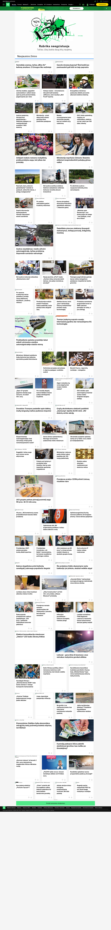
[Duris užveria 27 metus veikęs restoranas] (85, 541)
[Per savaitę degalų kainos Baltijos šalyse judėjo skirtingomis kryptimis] (44, 383)
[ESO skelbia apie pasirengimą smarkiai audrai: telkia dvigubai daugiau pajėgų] (85, 383)
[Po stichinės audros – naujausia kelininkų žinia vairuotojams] (81, 176)
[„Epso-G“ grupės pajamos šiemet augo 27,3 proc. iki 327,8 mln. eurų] (24, 383)
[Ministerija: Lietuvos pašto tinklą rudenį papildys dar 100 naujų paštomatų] (64, 449)
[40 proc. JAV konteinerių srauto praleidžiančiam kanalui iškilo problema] (27, 509)
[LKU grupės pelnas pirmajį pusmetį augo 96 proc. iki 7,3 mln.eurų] (34, 486)
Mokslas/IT (26, 4)
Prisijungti (92, 4)
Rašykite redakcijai (11, 807)
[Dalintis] (51, 72)
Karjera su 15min (26, 807)
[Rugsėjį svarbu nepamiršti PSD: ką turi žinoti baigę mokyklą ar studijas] (85, 782)
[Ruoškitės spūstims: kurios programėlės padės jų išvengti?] (81, 762)
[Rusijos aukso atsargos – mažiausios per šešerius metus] (85, 454)
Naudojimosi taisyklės (76, 807)
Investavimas (56, 4)
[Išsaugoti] (89, 72)
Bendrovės (33, 4)
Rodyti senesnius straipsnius (55, 803)
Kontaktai (40, 807)
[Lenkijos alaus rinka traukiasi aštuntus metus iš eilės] (27, 582)
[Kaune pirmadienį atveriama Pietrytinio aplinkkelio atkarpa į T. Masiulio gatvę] (64, 198)
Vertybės (34, 807)
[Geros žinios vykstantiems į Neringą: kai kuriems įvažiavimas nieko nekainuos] (54, 427)
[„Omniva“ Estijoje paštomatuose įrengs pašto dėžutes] (24, 693)
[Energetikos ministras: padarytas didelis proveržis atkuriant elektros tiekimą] (81, 81)
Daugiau (70, 4)
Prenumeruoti (102, 4)
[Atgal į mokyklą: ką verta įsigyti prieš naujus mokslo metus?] (64, 379)
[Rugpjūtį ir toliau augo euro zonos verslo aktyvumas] (24, 449)
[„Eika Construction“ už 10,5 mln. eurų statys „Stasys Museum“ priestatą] (54, 582)
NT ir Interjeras (48, 4)
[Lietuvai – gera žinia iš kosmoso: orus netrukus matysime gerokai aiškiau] (74, 641)
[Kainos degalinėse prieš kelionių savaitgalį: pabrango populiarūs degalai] (34, 562)
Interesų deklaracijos (48, 807)
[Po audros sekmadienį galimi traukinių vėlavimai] (44, 198)
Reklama (19, 807)
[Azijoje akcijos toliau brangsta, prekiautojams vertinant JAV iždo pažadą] (64, 782)
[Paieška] (80, 4)
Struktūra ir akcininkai (59, 807)
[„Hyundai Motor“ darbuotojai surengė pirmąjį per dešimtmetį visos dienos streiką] (81, 576)
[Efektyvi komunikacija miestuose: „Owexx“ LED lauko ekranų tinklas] (34, 631)
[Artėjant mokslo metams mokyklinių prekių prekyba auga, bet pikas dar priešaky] (34, 144)
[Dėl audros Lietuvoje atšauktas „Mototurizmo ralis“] (27, 268)
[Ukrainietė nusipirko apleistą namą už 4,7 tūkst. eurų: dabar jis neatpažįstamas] (81, 427)
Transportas (64, 4)
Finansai (19, 4)
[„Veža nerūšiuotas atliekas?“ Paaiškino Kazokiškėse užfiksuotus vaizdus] (85, 698)
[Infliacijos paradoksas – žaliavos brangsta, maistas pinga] (64, 607)
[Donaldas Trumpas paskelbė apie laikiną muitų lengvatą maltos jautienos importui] (34, 405)
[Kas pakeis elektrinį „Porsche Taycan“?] (24, 782)
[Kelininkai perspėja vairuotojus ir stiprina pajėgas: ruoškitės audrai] (54, 359)
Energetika (40, 4)
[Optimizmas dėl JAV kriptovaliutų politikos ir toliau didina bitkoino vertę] (54, 516)
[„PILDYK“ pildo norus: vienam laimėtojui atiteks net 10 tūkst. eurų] (54, 762)
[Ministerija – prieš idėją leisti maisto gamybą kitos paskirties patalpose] (44, 108)
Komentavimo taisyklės (88, 807)
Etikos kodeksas (98, 807)
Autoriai (68, 807)
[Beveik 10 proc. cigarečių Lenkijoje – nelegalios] (81, 359)
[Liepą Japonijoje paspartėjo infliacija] (44, 693)
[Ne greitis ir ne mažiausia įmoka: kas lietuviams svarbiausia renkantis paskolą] (64, 698)
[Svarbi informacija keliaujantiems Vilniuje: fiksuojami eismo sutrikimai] (24, 203)
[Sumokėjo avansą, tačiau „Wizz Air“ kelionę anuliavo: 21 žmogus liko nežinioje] (34, 61)
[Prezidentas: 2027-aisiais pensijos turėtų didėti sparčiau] (24, 541)
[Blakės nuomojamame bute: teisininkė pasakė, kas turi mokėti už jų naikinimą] (64, 108)
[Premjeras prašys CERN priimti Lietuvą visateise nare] (74, 476)
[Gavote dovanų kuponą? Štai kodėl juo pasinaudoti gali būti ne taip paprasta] (74, 61)
